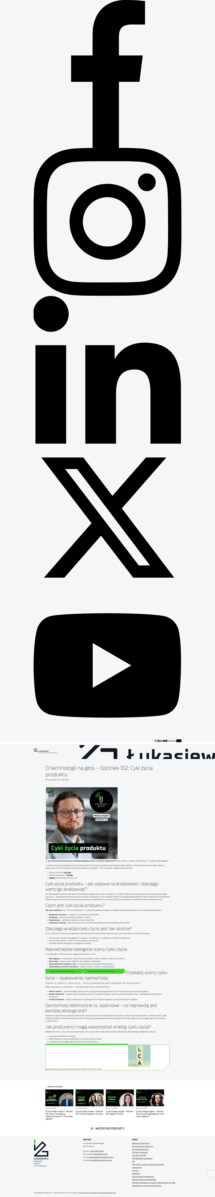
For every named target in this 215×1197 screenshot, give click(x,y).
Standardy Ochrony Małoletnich (144, 1180)
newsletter (172, 741)
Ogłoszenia (136, 1173)
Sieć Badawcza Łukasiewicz (142, 1158)
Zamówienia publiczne (140, 1149)
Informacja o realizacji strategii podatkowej (148, 1164)
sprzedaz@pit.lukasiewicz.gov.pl (100, 1160)
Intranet (135, 1170)
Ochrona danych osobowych (142, 1146)
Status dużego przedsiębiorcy (143, 1177)
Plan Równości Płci (139, 1155)
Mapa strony (137, 1167)
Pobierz (52, 878)
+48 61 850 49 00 (101, 1154)
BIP (133, 1161)
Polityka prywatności (140, 1152)
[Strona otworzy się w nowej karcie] (155, 741)
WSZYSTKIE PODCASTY (109, 1128)
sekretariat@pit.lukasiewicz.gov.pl (101, 1157)
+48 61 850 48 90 (97, 1151)
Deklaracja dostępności (140, 1143)
